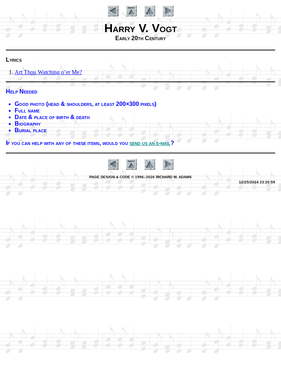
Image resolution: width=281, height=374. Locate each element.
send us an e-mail (150, 143)
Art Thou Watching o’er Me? (48, 72)
